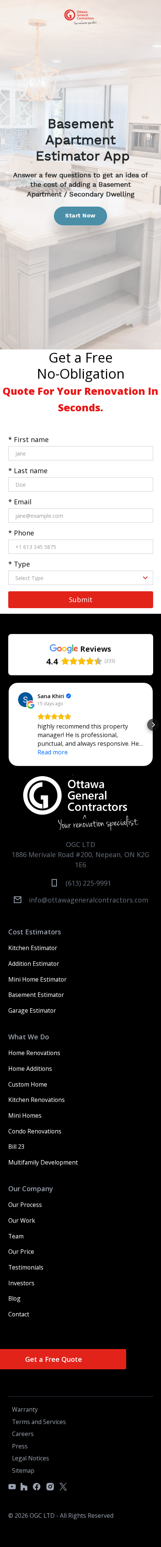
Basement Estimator (36, 995)
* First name (28, 439)
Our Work (21, 1220)
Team (16, 1236)
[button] (8, 725)
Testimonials (25, 1267)
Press (20, 1446)
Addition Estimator (33, 963)
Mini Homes (25, 1115)
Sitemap (23, 1470)
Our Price (21, 1251)
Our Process (25, 1205)
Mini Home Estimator (37, 979)
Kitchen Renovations (36, 1100)
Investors (21, 1283)
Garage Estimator (32, 1010)
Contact (18, 1314)
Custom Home (27, 1084)
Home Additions (30, 1068)
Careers (23, 1434)
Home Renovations (34, 1053)
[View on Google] (25, 699)
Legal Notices (30, 1458)
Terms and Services (39, 1422)
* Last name (28, 470)
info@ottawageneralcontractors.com (88, 899)
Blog (14, 1298)
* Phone (21, 532)
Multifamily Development (43, 1162)
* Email (19, 501)
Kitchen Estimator (32, 948)
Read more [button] (52, 752)
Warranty (25, 1409)
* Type (19, 563)
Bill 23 (16, 1146)
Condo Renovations (34, 1131)
